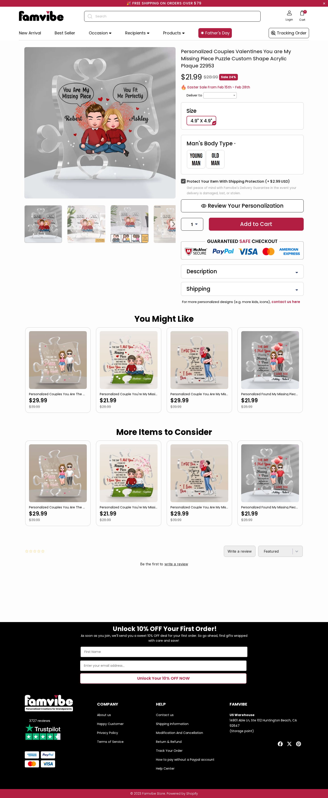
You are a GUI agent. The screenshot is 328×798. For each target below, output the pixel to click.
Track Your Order (169, 750)
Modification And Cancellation (179, 733)
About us (104, 715)
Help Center (165, 768)
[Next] (173, 224)
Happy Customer (110, 724)
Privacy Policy (107, 733)
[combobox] (172, 16)
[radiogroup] (242, 159)
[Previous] (26, 224)
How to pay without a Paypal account (185, 759)
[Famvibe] (41, 16)
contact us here (285, 301)
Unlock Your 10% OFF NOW (163, 678)
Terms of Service (110, 742)
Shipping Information (172, 724)
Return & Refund (169, 742)
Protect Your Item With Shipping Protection (238, 181)
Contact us (165, 715)
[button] (100, 33)
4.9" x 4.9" (201, 121)
